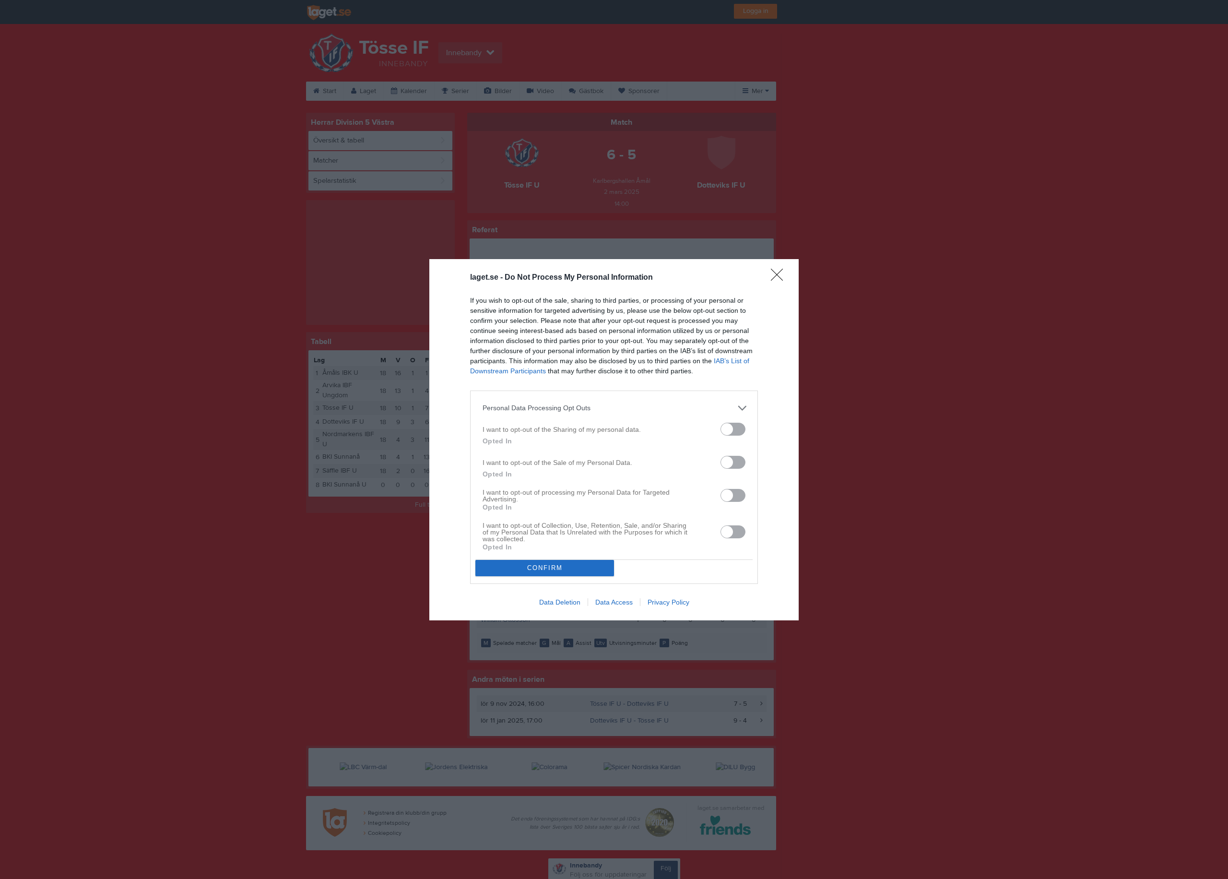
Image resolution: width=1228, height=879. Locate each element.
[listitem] (614, 408)
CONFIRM (545, 567)
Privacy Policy (668, 602)
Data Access (614, 602)
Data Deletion (559, 602)
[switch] (732, 429)
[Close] (780, 278)
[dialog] (614, 439)
